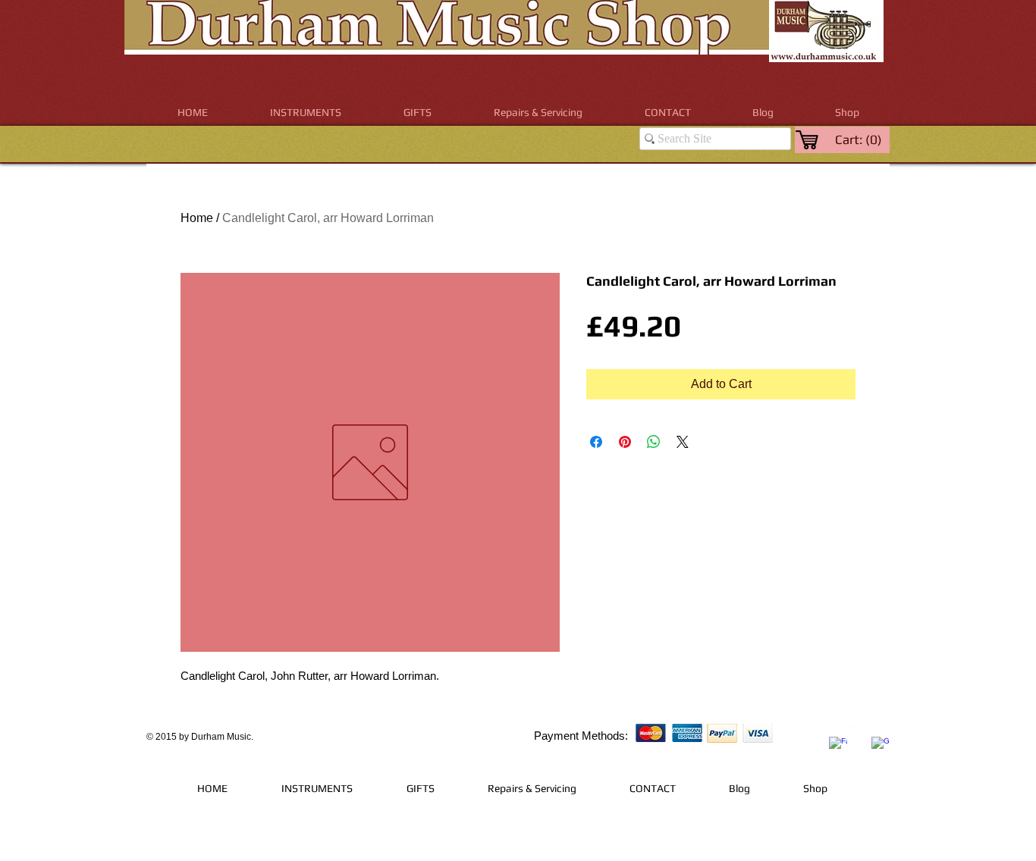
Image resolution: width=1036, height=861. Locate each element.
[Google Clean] (880, 746)
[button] (305, 112)
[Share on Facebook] (596, 442)
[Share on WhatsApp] (654, 442)
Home (197, 217)
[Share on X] (682, 442)
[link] (859, 139)
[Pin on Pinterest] (625, 442)
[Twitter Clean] (859, 734)
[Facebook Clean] (838, 746)
